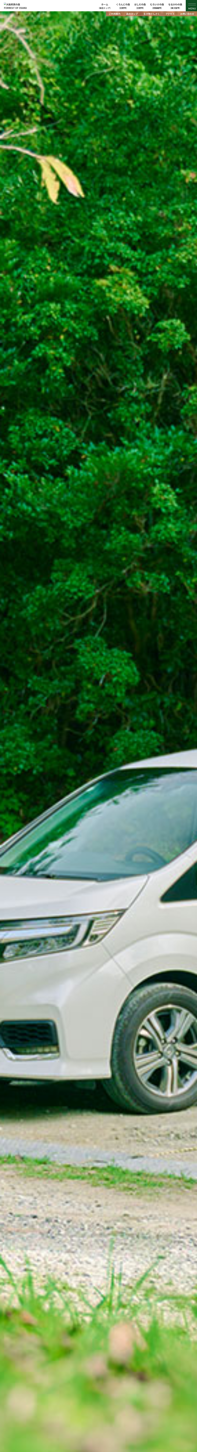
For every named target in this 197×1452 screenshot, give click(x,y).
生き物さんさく (151, 13)
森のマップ (132, 13)
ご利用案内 (114, 13)
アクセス (170, 13)
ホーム (105, 6)
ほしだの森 (140, 6)
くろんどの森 (123, 6)
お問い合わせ (187, 13)
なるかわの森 (175, 6)
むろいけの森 (157, 6)
